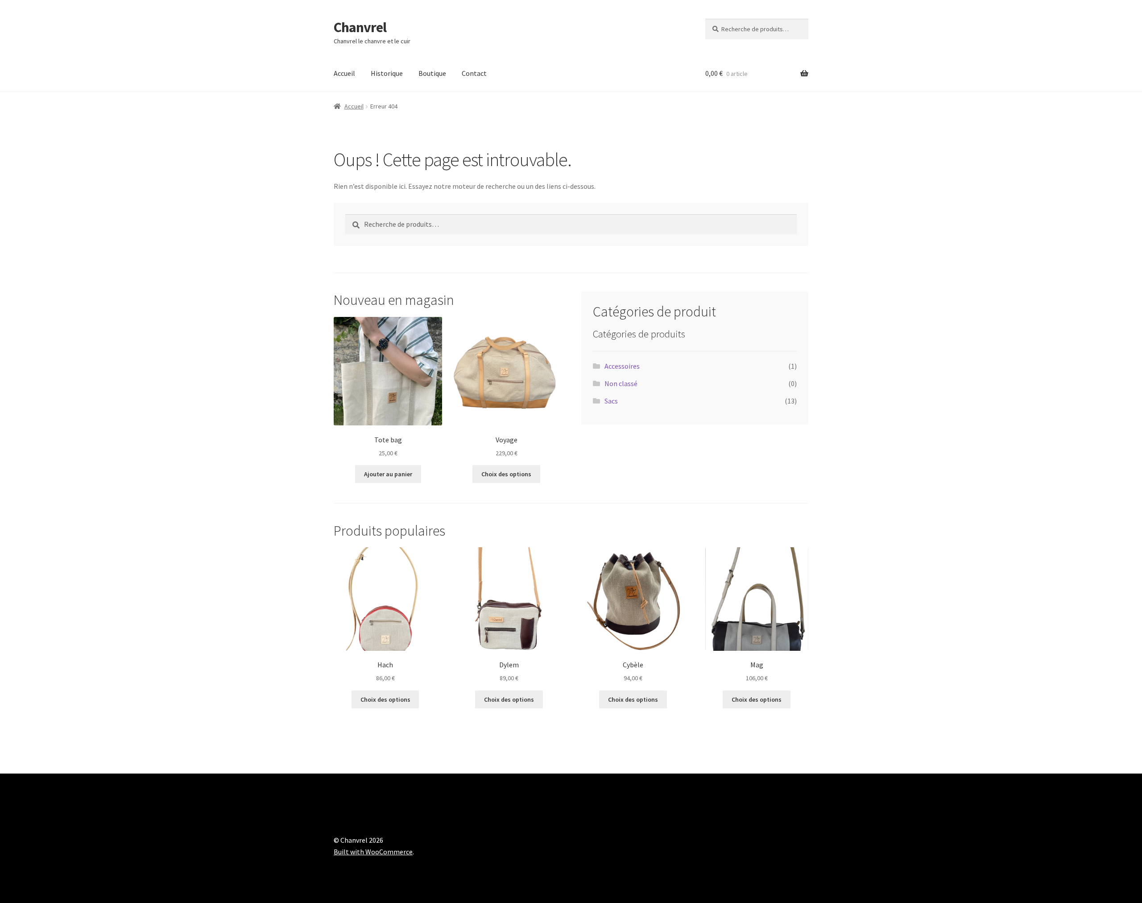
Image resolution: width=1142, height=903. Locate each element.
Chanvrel (360, 27)
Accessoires (622, 366)
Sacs (611, 400)
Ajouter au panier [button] (388, 474)
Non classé (620, 383)
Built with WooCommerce (373, 851)
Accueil (344, 73)
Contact (474, 73)
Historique (387, 73)
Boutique (432, 73)
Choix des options (506, 474)
